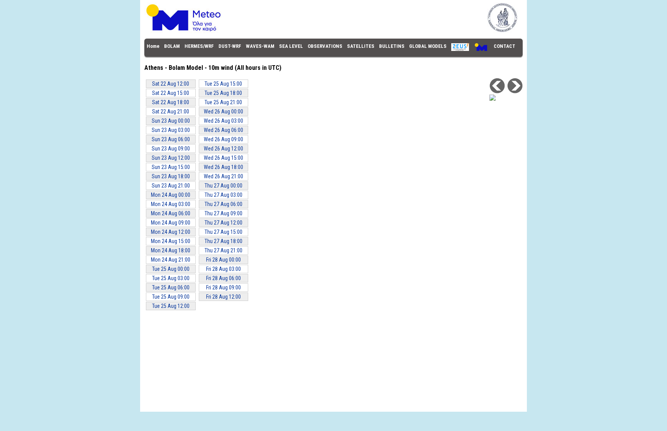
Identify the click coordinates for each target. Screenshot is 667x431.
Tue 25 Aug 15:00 (223, 84)
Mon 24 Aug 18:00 (170, 250)
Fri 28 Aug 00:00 (223, 260)
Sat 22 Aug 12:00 (170, 84)
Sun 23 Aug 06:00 (171, 139)
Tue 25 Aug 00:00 (171, 269)
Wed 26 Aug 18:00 (223, 167)
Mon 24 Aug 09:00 (170, 223)
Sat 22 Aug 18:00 (170, 102)
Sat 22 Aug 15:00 (170, 93)
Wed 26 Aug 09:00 (223, 139)
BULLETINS (392, 46)
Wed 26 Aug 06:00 (223, 130)
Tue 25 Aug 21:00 (223, 102)
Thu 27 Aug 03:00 (223, 195)
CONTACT (504, 46)
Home (153, 46)
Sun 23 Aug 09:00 (171, 148)
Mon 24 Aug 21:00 (170, 260)
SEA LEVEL (291, 46)
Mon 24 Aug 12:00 (170, 232)
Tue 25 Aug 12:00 (171, 306)
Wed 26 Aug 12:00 (223, 148)
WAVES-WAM (260, 46)
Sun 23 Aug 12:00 (171, 158)
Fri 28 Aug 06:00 (223, 278)
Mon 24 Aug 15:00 (170, 241)
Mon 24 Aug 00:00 (170, 195)
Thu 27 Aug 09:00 (223, 213)
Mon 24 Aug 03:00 (170, 204)
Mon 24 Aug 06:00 (170, 213)
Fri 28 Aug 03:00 (223, 269)
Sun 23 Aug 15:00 (171, 167)
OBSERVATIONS (325, 46)
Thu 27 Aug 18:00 (223, 241)
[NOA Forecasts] (333, 32)
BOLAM (172, 46)
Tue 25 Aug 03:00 (171, 278)
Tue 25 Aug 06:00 (171, 287)
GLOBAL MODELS (428, 46)
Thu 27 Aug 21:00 (223, 250)
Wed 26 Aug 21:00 (223, 176)
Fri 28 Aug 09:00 (223, 287)
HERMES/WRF (199, 46)
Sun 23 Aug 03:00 (171, 130)
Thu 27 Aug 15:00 (223, 232)
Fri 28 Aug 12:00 (223, 297)
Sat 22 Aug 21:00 (170, 111)
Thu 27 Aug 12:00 (223, 223)
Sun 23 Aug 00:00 (171, 121)
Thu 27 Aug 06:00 (223, 204)
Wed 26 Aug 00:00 (223, 111)
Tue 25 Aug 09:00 (171, 297)
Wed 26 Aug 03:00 (223, 121)
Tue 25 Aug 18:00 (223, 93)
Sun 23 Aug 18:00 (171, 176)
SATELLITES (360, 46)
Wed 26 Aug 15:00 (223, 158)
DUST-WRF (229, 46)
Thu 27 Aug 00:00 (223, 186)
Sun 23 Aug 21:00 (171, 186)
